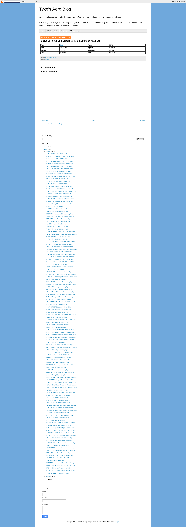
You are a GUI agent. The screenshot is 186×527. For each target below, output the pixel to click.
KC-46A (49, 31)
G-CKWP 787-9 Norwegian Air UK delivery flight (60, 365)
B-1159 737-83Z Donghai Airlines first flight (58, 425)
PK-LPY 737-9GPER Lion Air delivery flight (58, 307)
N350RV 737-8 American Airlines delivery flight (59, 214)
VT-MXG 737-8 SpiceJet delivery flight (57, 211)
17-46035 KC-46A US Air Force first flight (57, 355)
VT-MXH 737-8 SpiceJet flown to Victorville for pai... (60, 330)
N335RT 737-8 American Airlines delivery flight (59, 345)
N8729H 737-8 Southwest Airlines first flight (58, 219)
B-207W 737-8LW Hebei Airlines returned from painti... (61, 234)
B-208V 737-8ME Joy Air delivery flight (57, 350)
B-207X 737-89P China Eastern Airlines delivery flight (61, 435)
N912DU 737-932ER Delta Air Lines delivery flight (60, 423)
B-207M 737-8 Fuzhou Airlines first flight (57, 324)
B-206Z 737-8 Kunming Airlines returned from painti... (61, 249)
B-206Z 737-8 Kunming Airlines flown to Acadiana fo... (61, 410)
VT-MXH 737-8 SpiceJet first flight (55, 342)
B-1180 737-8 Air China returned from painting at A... (61, 294)
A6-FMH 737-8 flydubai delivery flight (56, 158)
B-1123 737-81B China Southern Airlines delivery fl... (61, 199)
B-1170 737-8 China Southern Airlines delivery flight (61, 337)
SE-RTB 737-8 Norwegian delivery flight (57, 287)
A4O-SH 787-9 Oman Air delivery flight (57, 397)
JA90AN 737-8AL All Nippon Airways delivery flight (60, 292)
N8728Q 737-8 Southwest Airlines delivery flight (60, 201)
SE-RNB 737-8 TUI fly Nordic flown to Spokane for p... (61, 433)
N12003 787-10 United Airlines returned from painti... (61, 470)
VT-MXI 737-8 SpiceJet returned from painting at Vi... (61, 254)
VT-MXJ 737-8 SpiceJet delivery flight (56, 153)
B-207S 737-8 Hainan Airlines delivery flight (58, 171)
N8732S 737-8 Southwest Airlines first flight (58, 395)
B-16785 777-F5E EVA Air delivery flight (57, 412)
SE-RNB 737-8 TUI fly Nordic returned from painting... (61, 284)
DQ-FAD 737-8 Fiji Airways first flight (56, 239)
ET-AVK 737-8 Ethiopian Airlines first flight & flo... (60, 352)
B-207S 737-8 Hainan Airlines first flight (57, 417)
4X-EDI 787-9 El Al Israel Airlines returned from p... (60, 256)
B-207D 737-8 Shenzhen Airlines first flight (58, 221)
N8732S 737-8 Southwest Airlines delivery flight (59, 189)
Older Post (142, 121)
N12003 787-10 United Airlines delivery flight (59, 299)
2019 (46, 146)
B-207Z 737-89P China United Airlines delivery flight (61, 274)
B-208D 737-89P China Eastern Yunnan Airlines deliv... (62, 377)
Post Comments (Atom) (55, 124)
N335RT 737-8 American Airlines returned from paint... (61, 463)
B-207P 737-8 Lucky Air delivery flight (56, 264)
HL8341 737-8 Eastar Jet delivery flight (57, 179)
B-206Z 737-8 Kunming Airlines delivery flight (59, 196)
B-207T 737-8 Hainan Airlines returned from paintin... (61, 392)
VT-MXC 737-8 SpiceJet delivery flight (57, 229)
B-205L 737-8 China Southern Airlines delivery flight (61, 405)
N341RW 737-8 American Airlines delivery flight (59, 163)
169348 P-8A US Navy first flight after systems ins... (60, 372)
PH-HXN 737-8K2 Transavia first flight (57, 226)
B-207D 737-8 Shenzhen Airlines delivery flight (59, 169)
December (49, 151)
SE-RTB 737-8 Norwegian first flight (56, 367)
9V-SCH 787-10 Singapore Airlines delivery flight (60, 216)
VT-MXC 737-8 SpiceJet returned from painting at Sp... (61, 382)
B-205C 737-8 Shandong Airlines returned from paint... (61, 448)
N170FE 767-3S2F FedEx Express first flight (58, 400)
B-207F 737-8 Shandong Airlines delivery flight (59, 440)
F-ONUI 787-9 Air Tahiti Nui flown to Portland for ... (60, 267)
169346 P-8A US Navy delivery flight (56, 327)
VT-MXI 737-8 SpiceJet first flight (55, 460)
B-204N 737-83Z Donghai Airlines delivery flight (60, 380)
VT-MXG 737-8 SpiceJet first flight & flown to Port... (60, 428)
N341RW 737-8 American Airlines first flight (58, 357)
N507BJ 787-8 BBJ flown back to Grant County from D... (62, 465)
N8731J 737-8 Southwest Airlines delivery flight (59, 282)
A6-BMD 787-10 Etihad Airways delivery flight (59, 244)
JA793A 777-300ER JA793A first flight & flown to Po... (61, 302)
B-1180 (62, 45)
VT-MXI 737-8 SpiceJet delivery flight (56, 184)
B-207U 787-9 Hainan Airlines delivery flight (58, 181)
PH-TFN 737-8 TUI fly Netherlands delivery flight (60, 340)
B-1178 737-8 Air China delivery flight (56, 390)
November (49, 476)
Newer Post (44, 121)
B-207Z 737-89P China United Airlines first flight (60, 455)
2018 (46, 149)
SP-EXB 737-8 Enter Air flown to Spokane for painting (61, 387)
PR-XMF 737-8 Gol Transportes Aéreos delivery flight (61, 277)
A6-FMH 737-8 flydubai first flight (55, 375)
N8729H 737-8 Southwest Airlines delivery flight (60, 156)
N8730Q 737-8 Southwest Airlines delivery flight (60, 259)
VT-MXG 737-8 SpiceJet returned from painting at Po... (61, 297)
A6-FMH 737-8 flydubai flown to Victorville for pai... (60, 332)
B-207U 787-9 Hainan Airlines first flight (57, 360)
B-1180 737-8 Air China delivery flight (56, 209)
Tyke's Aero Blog (55, 9)
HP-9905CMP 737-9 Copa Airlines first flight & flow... (61, 176)
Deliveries (64, 31)
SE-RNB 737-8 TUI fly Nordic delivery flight (58, 194)
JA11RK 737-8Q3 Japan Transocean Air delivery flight (61, 347)
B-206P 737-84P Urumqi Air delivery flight (58, 402)
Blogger (117, 522)
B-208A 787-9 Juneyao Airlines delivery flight (59, 272)
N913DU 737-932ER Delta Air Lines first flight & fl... (60, 173)
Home (42, 31)
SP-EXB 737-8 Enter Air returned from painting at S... (61, 241)
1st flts (56, 31)
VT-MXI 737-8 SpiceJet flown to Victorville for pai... (60, 407)
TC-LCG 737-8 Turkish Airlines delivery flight (59, 289)
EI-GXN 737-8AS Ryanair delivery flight (57, 445)
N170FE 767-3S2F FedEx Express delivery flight (60, 262)
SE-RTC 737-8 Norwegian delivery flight (57, 370)
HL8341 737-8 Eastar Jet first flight (56, 279)
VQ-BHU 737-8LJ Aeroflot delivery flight (57, 362)
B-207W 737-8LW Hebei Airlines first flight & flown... (61, 385)
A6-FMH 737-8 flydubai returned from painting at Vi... (61, 204)
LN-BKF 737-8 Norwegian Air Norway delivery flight (61, 334)
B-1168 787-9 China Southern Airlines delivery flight (61, 443)
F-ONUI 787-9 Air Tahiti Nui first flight (56, 317)
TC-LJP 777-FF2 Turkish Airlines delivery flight (59, 415)
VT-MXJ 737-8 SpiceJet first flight (55, 269)
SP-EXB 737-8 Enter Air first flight (55, 420)
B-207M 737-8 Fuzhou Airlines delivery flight (58, 166)
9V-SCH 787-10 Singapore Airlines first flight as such (61, 314)
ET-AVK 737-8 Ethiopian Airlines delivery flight (59, 161)
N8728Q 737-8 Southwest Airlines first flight (58, 453)
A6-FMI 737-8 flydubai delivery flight (56, 304)
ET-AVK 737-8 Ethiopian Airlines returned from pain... (61, 231)
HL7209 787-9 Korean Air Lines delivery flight (59, 309)
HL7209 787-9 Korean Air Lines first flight (58, 468)
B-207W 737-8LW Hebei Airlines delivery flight (59, 186)
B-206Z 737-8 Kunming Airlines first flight (57, 458)
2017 (46, 479)
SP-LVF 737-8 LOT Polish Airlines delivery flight (59, 473)
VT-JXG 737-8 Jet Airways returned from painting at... (61, 450)
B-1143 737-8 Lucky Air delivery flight (56, 224)
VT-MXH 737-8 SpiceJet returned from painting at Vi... (61, 191)
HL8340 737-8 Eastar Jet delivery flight (57, 322)
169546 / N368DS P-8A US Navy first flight (58, 236)
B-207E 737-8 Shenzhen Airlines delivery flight (59, 438)
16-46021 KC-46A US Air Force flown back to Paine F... (62, 430)
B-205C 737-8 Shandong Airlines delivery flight (59, 246)
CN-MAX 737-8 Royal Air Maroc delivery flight (59, 251)
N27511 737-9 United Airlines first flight (57, 312)
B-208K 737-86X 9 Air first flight (55, 206)
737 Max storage (74, 31)
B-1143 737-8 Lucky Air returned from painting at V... (61, 319)
